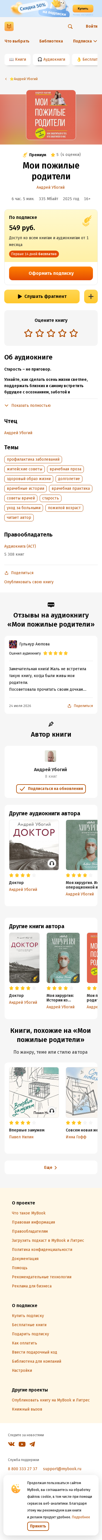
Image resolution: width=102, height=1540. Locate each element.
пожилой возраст (64, 507)
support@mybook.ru (62, 1468)
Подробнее (81, 1517)
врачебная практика (71, 488)
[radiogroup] (51, 333)
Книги (20, 59)
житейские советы (24, 469)
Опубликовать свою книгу (29, 582)
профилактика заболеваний (33, 459)
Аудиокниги (54, 59)
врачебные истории (25, 488)
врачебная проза (65, 469)
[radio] (28, 333)
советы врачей (21, 498)
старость (50, 498)
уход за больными (24, 507)
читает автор (19, 517)
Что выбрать (17, 41)
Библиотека (51, 41)
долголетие (69, 478)
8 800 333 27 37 (22, 1468)
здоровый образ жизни (29, 478)
